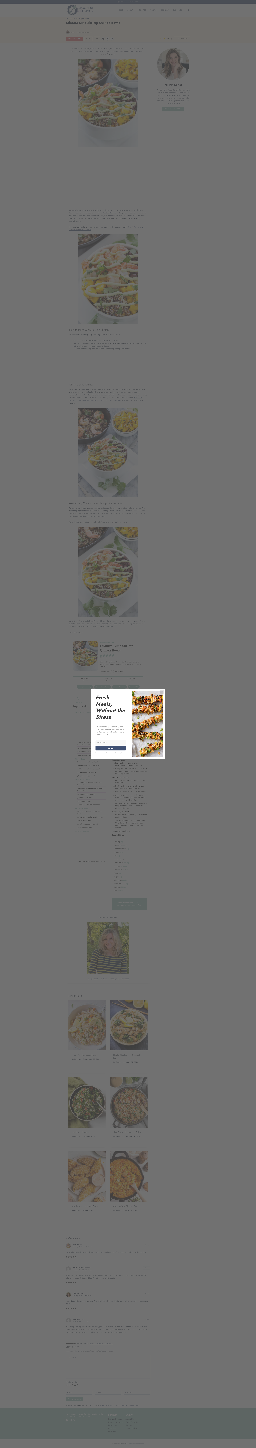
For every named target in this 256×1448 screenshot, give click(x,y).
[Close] (162, 692)
